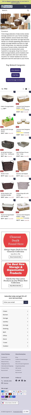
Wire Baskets (15, 70)
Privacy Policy (5, 368)
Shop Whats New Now (15, 285)
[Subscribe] (26, 302)
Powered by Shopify (18, 411)
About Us (17, 361)
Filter (5, 89)
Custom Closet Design (21, 359)
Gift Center (18, 368)
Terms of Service (5, 359)
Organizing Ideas (20, 366)
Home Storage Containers (15, 80)
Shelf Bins (15, 75)
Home (2, 23)
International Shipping (7, 366)
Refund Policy (5, 361)
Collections (9, 23)
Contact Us (4, 357)
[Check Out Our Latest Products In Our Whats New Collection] (15, 269)
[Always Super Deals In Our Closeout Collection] (15, 240)
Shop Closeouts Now (15, 257)
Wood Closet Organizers (22, 364)
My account (4, 370)
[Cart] (25, 6)
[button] (20, 110)
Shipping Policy (5, 364)
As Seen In (18, 370)
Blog (16, 357)
